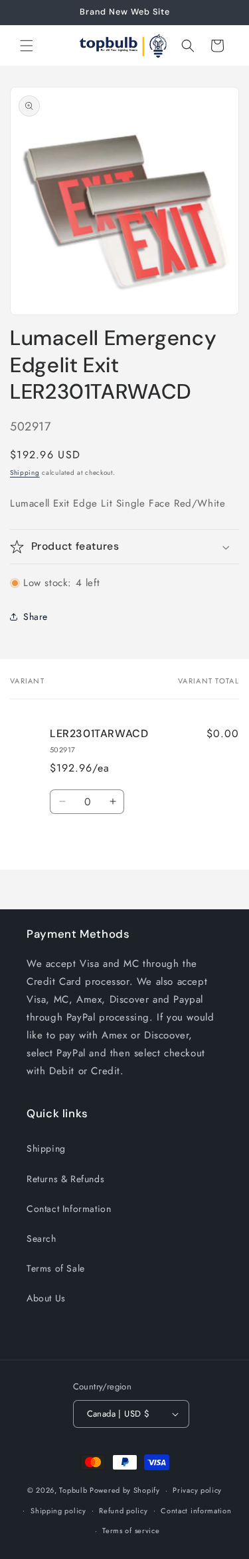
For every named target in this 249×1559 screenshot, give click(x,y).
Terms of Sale (56, 1268)
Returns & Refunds (65, 1178)
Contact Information (69, 1208)
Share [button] (35, 616)
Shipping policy (58, 1510)
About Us (46, 1298)
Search (41, 1238)
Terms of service (130, 1530)
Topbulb (73, 1490)
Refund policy (123, 1510)
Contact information (196, 1510)
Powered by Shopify (125, 1490)
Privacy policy (197, 1490)
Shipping (25, 473)
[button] (26, 45)
